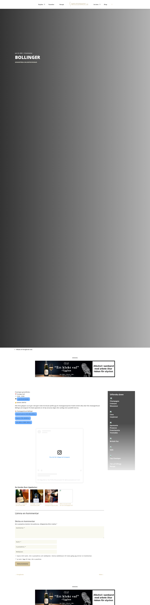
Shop (105, 4)
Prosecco (113, 428)
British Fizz (114, 441)
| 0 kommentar (27, 53)
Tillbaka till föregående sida (24, 349)
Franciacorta (115, 430)
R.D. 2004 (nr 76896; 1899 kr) (23, 422)
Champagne (114, 401)
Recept (62, 4)
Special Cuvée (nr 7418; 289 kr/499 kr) (26, 414)
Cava (112, 414)
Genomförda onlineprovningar (26, 62)
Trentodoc (114, 433)
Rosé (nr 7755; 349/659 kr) (22, 418)
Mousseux (114, 406)
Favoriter (51, 4)
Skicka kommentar (22, 564)
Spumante (114, 425)
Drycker (40, 4)
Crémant (113, 403)
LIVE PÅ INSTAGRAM (23, 399)
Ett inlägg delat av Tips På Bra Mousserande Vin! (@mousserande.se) (57, 480)
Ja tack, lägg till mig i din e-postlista (29, 559)
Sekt (111, 450)
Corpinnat (114, 417)
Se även (96, 4)
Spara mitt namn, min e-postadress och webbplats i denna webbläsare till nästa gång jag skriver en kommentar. (54, 556)
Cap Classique (115, 458)
